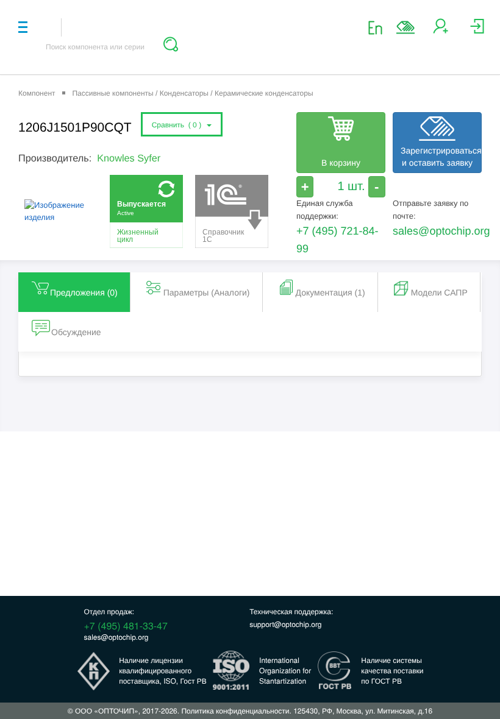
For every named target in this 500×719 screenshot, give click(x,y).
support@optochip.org (285, 624)
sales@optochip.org (441, 231)
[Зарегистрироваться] (440, 30)
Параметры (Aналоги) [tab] (206, 292)
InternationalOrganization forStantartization (285, 670)
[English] (379, 27)
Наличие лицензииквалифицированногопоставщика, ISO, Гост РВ (163, 670)
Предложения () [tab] (84, 292)
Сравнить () (178, 125)
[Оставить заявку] (405, 27)
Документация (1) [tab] (330, 292)
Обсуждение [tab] (76, 332)
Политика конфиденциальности (235, 711)
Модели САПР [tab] (439, 292)
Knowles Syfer (128, 158)
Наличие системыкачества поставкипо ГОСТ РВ (392, 670)
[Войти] (477, 30)
